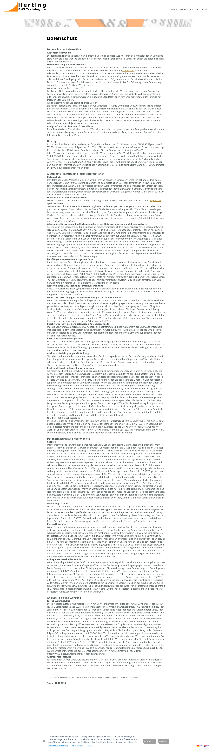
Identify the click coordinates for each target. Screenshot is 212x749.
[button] (200, 745)
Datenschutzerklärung (58, 745)
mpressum (155, 200)
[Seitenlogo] (36, 9)
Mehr (89, 745)
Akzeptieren (149, 741)
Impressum (128, 70)
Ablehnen (163, 741)
